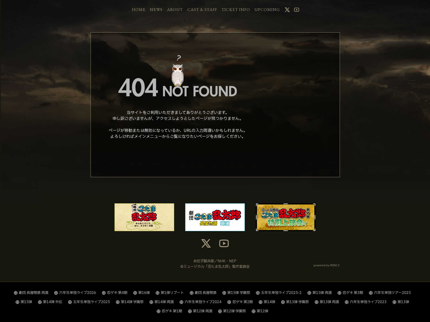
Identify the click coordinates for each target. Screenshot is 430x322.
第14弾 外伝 (52, 302)
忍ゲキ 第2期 (242, 302)
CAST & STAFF (202, 9)
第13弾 (403, 302)
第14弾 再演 (164, 302)
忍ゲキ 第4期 (117, 292)
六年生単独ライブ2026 (77, 292)
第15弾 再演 (322, 292)
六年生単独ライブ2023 (368, 302)
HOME (139, 9)
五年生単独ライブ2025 (91, 302)
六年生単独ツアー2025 (392, 292)
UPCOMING (267, 9)
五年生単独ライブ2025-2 (281, 292)
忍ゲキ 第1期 (172, 311)
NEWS (156, 9)
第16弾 (144, 292)
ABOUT (175, 9)
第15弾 (26, 302)
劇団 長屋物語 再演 (33, 292)
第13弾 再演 (329, 302)
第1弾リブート (172, 292)
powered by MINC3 (326, 265)
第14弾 (269, 302)
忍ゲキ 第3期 (353, 292)
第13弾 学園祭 (297, 302)
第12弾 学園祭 (234, 311)
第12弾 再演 (202, 311)
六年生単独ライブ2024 (203, 302)
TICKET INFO (235, 9)
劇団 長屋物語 (205, 292)
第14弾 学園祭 (132, 302)
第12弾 (262, 311)
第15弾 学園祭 (238, 292)
